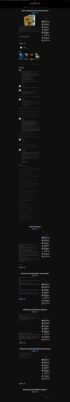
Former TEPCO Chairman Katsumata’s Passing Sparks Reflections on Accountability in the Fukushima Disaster (47, 33)
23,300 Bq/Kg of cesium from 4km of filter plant (28, 26)
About (46, 7)
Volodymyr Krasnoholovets (24, 149)
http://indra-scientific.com (24, 162)
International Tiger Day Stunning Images (26, 59)
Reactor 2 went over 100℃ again (36, 64)
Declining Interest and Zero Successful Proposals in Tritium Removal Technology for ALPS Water (47, 25)
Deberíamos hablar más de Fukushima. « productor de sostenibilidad (27, 173)
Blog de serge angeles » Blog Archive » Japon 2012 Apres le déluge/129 (27, 216)
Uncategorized (44, 7)
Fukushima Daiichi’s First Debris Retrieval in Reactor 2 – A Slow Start (47, 35)
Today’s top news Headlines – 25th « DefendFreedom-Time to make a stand (27, 134)
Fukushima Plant (32, 7)
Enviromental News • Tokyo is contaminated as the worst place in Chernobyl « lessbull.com (29, 113)
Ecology (38, 7)
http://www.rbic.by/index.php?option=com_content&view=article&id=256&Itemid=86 (29, 81)
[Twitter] (67, 0)
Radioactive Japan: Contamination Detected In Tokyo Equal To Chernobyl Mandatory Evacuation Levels (30, 96)
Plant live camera (8, 0)
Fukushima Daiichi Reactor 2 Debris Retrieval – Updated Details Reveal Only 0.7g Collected (46, 30)
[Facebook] (66, 0)
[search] (49, 16)
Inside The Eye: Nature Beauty (37, 59)
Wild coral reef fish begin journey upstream (21, 59)
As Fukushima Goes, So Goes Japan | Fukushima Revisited (26, 171)
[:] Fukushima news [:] (23, 188)
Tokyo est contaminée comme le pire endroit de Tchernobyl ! (26, 181)
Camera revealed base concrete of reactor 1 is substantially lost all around (47, 40)
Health (29, 7)
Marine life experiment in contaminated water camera (15, 0)
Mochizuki (25, 47)
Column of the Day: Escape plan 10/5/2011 (24, 36)
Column (41, 7)
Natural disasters (26, 7)
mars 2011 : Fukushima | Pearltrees (24, 202)
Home (23, 7)
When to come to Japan (22, 64)
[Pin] (35, 13)
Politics (36, 7)
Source (20, 281)
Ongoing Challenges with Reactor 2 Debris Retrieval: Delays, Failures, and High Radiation (47, 38)
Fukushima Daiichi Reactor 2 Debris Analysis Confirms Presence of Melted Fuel (46, 27)
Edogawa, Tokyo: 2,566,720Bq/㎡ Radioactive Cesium (26, 207)
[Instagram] (68, 0)
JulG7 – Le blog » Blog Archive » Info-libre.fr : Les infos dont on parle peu (27, 195)
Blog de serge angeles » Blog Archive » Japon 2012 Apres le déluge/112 (27, 209)
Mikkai (22, 69)
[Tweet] (34, 13)
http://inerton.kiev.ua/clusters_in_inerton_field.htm (26, 153)
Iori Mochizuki (20, 296)
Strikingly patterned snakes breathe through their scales (32, 59)
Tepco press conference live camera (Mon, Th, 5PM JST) (25, 0)
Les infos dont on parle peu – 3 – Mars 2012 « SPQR (25, 214)
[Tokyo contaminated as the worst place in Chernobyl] (29, 20)
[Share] (32, 13)
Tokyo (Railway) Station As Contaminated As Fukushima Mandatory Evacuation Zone (28, 144)
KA (21, 89)
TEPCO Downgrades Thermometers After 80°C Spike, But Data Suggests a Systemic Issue (47, 22)
